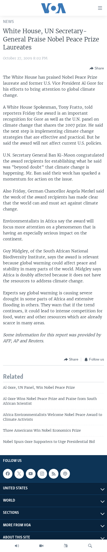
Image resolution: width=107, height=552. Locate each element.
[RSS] (53, 473)
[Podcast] (65, 473)
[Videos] (41, 546)
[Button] (97, 68)
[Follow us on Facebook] (7, 473)
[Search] (90, 546)
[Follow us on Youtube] (30, 473)
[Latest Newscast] (16, 546)
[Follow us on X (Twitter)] (19, 473)
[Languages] (65, 546)
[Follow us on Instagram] (42, 473)
